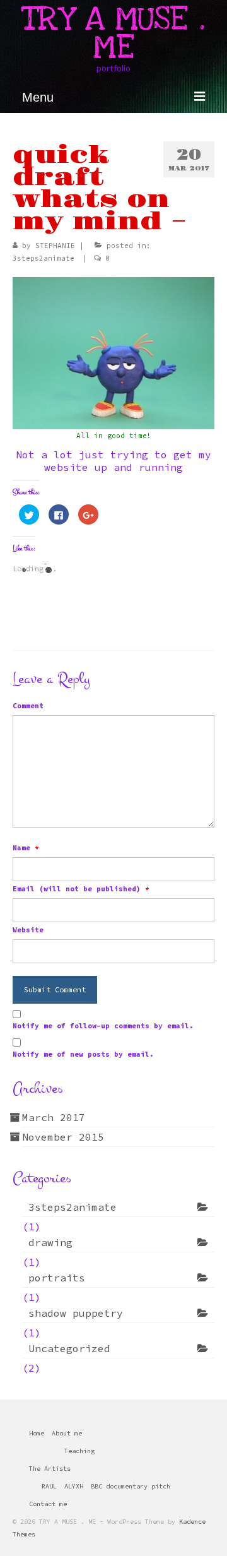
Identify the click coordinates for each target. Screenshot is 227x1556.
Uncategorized (69, 1348)
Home (36, 1433)
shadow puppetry (75, 1313)
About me (67, 1433)
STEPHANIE (55, 245)
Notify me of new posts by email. (83, 1054)
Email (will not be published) (81, 888)
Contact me (48, 1504)
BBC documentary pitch (130, 1486)
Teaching (79, 1451)
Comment (28, 705)
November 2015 (63, 1137)
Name (26, 847)
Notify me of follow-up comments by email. (103, 1025)
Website (28, 929)
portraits (56, 1277)
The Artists (50, 1468)
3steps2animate (43, 258)
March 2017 (53, 1117)
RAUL (49, 1486)
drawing (50, 1242)
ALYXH (73, 1486)
